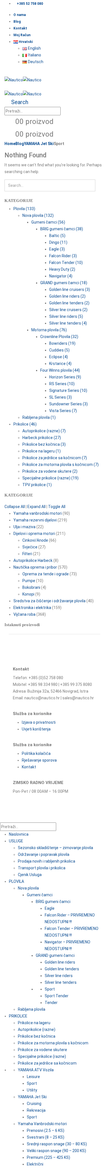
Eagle (49, 908)
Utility (32, 1090)
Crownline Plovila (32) (59, 336)
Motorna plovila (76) (49, 330)
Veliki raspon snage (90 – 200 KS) (56, 1150)
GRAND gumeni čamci (55, 955)
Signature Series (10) (68, 390)
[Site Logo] (22, 79)
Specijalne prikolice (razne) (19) (50, 478)
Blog (17, 22)
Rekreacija (36, 1110)
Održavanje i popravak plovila (43, 854)
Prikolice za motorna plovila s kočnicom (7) (60, 464)
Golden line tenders (62, 969)
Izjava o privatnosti (39, 722)
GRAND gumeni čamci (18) (63, 283)
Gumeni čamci (40, 895)
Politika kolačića (36, 753)
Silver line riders (59, 975)
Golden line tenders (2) (69, 303)
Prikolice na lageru (34, 1023)
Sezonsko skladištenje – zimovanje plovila (55, 847)
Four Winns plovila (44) (60, 370)
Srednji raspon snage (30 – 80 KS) (57, 1144)
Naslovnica (19, 834)
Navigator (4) (60, 276)
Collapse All (14, 506)
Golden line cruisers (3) (69, 289)
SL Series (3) (60, 397)
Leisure (33, 1076)
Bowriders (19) (62, 343)
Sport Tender (56, 996)
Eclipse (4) (58, 357)
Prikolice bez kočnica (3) (44, 444)
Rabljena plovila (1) (39, 417)
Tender (51, 1002)
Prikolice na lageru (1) (41, 451)
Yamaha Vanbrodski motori (42, 1124)
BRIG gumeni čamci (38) (61, 229)
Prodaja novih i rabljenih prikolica (46, 861)
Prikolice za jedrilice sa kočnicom (47, 1063)
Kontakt (20, 28)
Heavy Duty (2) (62, 269)
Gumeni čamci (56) (48, 222)
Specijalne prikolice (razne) (42, 1056)
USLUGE (16, 841)
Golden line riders (60, 962)
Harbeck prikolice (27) (41, 437)
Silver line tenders (61, 982)
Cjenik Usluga (30, 874)
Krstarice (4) (60, 363)
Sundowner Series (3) (68, 404)
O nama (19, 15)
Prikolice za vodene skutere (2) (49, 471)
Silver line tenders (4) (68, 323)
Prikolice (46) (25, 424)
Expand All (36, 506)
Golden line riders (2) (67, 296)
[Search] (65, 111)
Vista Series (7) (63, 410)
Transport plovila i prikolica (41, 868)
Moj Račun (21, 35)
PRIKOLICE (18, 1016)
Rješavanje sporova (39, 760)
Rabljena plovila (31, 1009)
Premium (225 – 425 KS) (48, 1157)
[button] (6, 73)
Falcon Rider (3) (63, 256)
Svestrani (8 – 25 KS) (45, 1137)
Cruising (34, 1103)
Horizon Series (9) (65, 377)
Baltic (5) (57, 235)
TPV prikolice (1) (37, 484)
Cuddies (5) (59, 350)
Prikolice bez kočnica (36, 1036)
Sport (50, 989)
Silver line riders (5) (66, 316)
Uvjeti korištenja (36, 729)
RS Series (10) (62, 384)
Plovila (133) (24, 208)
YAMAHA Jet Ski (32, 1097)
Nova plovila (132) (38, 215)
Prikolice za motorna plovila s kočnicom (53, 1043)
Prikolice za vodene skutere (42, 1049)
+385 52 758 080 (30, 4)
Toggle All (56, 506)
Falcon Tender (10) (66, 262)
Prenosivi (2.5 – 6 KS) (45, 1130)
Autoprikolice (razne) (36, 1029)
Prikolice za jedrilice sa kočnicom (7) (54, 458)
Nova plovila (28, 888)
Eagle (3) (57, 249)
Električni (35, 1164)
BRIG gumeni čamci (53, 901)
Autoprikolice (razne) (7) (44, 431)
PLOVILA (16, 881)
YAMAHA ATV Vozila (36, 1070)
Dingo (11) (58, 242)
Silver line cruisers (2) (68, 309)
